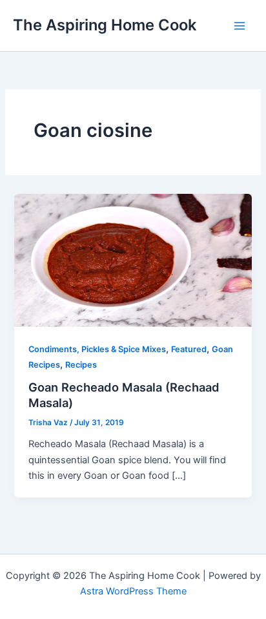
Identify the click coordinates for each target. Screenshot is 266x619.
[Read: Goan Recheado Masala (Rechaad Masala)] (132, 260)
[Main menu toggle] (239, 25)
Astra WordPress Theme (133, 591)
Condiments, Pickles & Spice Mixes (97, 349)
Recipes (81, 365)
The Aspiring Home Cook (104, 25)
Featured (189, 349)
